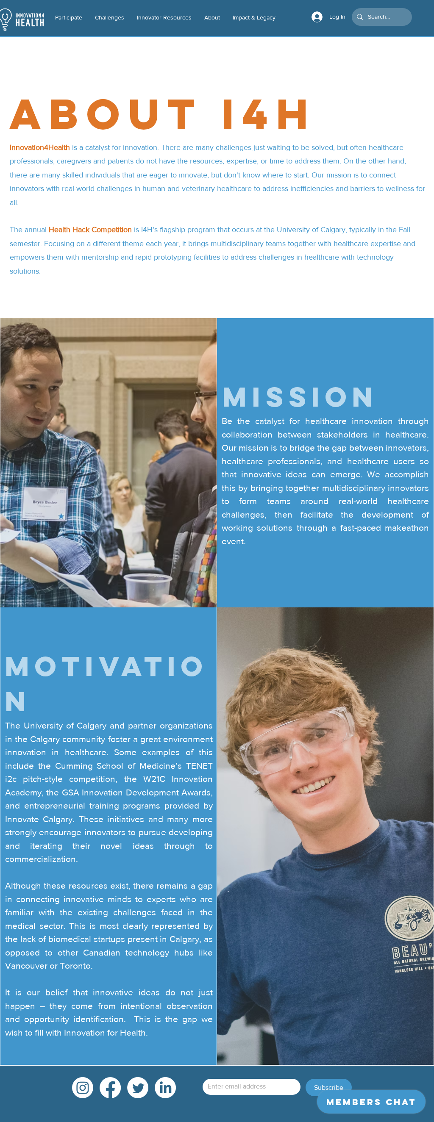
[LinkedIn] (165, 1087)
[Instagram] (82, 1087)
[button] (164, 17)
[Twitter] (137, 1087)
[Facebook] (110, 1087)
